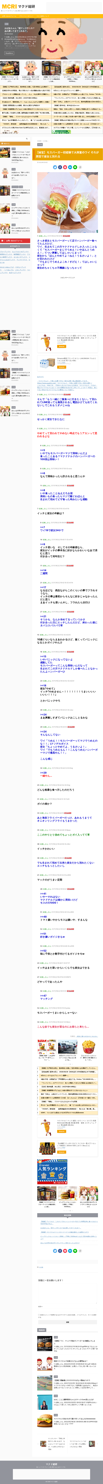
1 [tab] (64, 1064)
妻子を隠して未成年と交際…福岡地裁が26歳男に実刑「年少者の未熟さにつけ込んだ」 (26, 111)
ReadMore (9, 53)
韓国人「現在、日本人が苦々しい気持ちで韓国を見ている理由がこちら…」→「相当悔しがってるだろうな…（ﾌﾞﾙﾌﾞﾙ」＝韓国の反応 (78, 108)
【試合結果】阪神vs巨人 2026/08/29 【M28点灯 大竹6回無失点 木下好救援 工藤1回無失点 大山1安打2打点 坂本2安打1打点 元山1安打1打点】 (78, 87)
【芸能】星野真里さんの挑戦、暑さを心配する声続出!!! (19, 104)
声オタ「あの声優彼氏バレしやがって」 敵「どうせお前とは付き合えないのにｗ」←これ (26, 118)
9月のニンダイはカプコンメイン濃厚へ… (67, 90)
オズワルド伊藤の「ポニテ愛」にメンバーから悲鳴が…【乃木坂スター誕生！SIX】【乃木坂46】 (78, 125)
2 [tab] (66, 1064)
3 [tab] (68, 1064)
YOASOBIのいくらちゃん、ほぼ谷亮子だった (55, 1114)
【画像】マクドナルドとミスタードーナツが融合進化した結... (51, 79)
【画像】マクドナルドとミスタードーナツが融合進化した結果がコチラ (20, 31)
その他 (41, 1267)
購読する (6, 143)
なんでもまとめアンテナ (20, 252)
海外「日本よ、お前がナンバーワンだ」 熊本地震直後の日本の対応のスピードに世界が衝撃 (78, 101)
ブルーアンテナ (5, 252)
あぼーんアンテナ (15, 273)
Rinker (63, 341)
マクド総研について (43, 16)
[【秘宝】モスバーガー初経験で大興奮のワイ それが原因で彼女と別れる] (70, 167)
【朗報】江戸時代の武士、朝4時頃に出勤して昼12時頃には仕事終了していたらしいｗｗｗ (26, 87)
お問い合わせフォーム (9, 16)
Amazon (61, 346)
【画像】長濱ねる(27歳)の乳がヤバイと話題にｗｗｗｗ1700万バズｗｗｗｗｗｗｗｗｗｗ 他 (78, 118)
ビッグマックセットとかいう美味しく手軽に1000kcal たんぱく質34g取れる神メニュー (68, 1237)
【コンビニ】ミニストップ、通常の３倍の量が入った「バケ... (67, 1058)
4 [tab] (70, 1064)
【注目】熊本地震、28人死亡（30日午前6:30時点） (19, 97)
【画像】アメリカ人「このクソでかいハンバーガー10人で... (9, 79)
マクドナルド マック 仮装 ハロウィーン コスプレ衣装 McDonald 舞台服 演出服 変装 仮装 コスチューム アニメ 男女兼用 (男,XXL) (76, 338)
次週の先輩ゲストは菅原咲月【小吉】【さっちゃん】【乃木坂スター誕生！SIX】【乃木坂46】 (78, 122)
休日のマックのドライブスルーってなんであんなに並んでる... (46, 1058)
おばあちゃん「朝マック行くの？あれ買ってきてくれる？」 (30, 79)
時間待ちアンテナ (6, 254)
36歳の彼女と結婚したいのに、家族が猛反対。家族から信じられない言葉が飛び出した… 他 (78, 111)
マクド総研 (51, 1464)
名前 (40, 1306)
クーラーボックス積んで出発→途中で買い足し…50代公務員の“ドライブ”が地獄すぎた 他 (78, 115)
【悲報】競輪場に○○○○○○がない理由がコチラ (72, 1380)
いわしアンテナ (20, 270)
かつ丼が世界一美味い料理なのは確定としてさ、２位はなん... (88, 1058)
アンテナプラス (22, 260)
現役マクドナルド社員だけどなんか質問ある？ (71, 1361)
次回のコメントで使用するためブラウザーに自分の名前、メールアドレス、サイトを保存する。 (67, 1316)
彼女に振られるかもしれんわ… (87, 1036)
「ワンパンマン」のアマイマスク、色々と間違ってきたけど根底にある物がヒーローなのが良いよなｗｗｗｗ (78, 97)
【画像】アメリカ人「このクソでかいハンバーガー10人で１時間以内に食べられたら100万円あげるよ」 (69, 1223)
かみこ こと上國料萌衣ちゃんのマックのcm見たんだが (74, 1399)
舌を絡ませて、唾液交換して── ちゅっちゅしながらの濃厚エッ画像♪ (24, 101)
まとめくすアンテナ (20, 257)
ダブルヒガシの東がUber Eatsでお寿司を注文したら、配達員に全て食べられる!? (26, 125)
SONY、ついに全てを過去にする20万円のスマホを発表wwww (61, 1110)
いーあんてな (9, 270)
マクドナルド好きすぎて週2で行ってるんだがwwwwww (74, 1419)
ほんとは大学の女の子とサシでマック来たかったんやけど (93, 79)
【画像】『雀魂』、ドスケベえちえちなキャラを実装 (19, 115)
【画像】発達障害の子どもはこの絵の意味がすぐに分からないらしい (24, 108)
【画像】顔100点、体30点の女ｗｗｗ (66, 104)
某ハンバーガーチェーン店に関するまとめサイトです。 (51, 1467)
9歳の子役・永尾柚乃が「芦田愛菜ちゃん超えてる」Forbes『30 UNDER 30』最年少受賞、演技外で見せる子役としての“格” (78, 94)
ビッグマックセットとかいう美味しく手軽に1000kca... (72, 79)
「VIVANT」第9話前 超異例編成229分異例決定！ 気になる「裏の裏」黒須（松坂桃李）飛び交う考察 (26, 122)
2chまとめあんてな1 (7, 267)
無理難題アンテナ (20, 254)
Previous (2, 39)
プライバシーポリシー (26, 16)
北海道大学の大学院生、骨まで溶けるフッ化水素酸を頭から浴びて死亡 (24, 90)
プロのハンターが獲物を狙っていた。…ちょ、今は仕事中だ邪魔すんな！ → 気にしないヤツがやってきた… (26, 94)
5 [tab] (72, 1064)
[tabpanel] (9, 72)
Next (101, 39)
